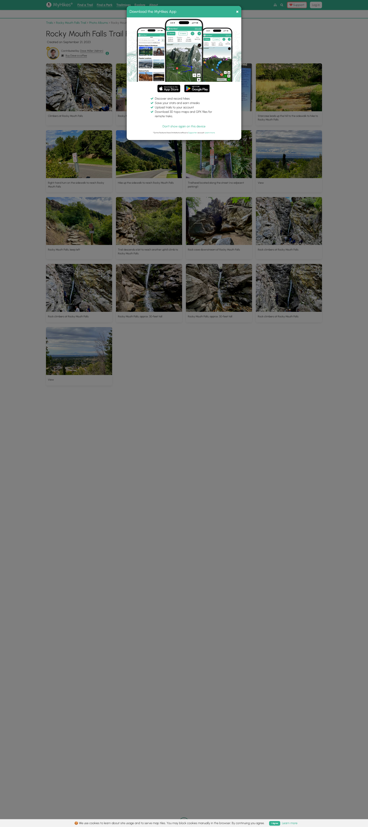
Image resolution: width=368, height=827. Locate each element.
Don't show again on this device (184, 126)
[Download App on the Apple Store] (168, 89)
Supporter (192, 132)
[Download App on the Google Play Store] (197, 86)
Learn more (210, 132)
